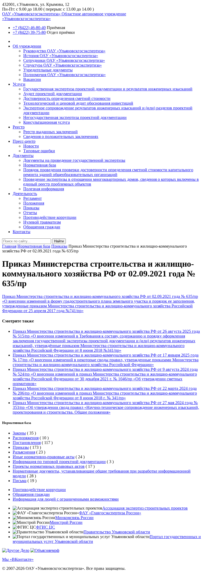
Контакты (21, 231)
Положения (33, 203)
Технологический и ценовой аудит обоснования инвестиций (78, 103)
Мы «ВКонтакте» (18, 559)
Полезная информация (43, 189)
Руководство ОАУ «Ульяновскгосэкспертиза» (64, 51)
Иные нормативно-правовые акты (44, 457)
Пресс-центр (24, 141)
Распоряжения (26, 438)
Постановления (27, 442)
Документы (23, 155)
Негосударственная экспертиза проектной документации (75, 117)
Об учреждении (27, 46)
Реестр (19, 127)
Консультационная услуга (46, 122)
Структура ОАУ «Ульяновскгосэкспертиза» (62, 65)
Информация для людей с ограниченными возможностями (66, 499)
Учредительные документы (48, 70)
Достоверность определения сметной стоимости (66, 98)
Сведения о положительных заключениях (60, 136)
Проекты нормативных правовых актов (49, 466)
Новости (31, 146)
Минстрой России (66, 522)
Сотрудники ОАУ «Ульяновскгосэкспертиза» (64, 60)
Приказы (31, 208)
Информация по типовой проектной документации (59, 461)
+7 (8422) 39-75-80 (29, 32)
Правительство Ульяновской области (117, 532)
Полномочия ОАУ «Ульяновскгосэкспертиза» (64, 74)
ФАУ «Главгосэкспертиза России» (110, 513)
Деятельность (25, 193)
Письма (19, 480)
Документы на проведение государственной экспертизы (74, 160)
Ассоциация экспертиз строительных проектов (145, 508)
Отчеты (30, 212)
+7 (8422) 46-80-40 (29, 27)
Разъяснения (24, 452)
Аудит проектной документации (52, 93)
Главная (9, 246)
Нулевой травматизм (42, 222)
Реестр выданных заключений (50, 132)
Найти (59, 241)
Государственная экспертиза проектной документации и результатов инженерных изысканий (107, 89)
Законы (19, 433)
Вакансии (32, 79)
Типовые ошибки (39, 151)
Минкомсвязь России (74, 517)
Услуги (19, 84)
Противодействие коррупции (49, 217)
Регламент (32, 198)
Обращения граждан (41, 227)
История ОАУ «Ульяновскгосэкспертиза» (60, 55)
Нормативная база (39, 165)
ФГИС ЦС (45, 527)
